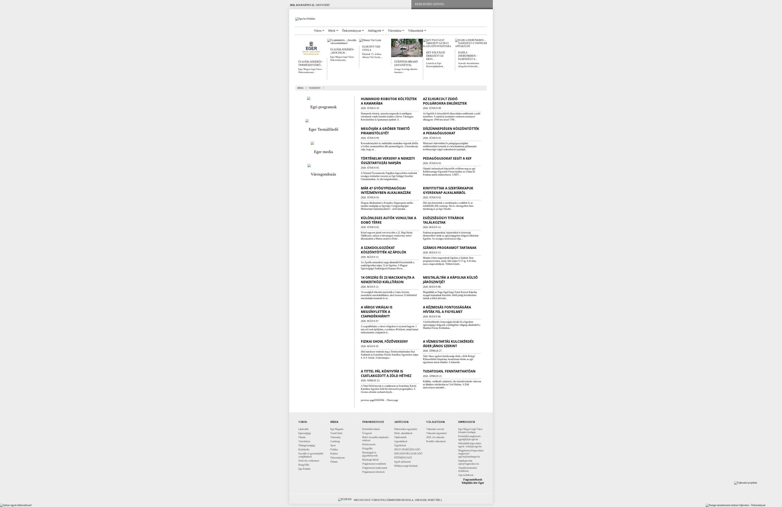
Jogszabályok (400, 441)
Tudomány (335, 437)
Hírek (300, 88)
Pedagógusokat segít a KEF (447, 158)
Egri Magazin (336, 429)
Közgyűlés (367, 448)
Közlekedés (304, 449)
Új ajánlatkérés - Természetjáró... (310, 63)
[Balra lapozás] (292, 48)
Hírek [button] (332, 30)
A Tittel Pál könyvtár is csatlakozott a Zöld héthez (386, 373)
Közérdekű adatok (371, 429)
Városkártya (304, 441)
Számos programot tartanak (450, 247)
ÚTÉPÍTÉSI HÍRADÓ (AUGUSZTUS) (406, 63)
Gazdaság (335, 441)
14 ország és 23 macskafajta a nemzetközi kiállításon (387, 279)
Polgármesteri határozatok (374, 467)
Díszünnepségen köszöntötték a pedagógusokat (451, 130)
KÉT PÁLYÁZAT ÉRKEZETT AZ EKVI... (435, 56)
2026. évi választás (435, 437)
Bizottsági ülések (370, 459)
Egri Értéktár (304, 468)
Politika (334, 449)
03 (380, 400)
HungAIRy (303, 464)
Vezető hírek (336, 433)
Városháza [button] (395, 30)
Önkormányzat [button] (352, 30)
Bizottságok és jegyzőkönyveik (370, 454)
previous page (367, 400)
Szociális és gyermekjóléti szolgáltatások (310, 455)
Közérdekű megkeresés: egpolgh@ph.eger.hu (469, 438)
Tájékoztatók (400, 437)
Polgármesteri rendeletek (374, 463)
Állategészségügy (306, 445)
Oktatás (302, 437)
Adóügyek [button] (375, 30)
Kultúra (334, 453)
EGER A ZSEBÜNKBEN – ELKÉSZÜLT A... (468, 56)
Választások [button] (416, 30)
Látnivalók (303, 429)
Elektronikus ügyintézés (405, 429)
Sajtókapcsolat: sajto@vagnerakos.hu (468, 462)
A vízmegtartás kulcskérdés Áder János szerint (448, 343)
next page (393, 400)
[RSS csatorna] (486, 4)
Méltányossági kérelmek (406, 465)
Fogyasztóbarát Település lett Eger (472, 481)
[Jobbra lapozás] (489, 48)
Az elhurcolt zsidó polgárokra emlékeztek (445, 101)
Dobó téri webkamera (308, 460)
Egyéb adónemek (402, 461)
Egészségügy (304, 433)
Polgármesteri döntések (373, 472)
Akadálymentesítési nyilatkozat (467, 469)
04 (383, 400)
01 (375, 400)
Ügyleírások (400, 445)
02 (378, 400)
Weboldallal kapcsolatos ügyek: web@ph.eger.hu (470, 445)
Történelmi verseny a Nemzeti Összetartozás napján (388, 160)
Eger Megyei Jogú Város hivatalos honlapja (470, 431)
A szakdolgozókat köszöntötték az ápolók (383, 249)
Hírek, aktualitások (403, 433)
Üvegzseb (367, 433)
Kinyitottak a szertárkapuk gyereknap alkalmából (448, 190)
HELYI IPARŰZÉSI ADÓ (407, 449)
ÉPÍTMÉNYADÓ (403, 457)
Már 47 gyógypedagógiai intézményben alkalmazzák (386, 190)
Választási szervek (435, 429)
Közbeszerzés (369, 444)
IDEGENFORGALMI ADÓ (408, 453)
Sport (333, 445)
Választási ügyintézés (436, 433)
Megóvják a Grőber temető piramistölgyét (385, 130)
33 (388, 400)
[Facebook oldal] (461, 4)
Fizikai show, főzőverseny (384, 341)
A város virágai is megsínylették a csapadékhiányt (376, 311)
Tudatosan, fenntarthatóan (449, 371)
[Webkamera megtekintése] (474, 4)
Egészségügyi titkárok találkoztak (443, 220)
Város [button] (318, 30)
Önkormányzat (337, 457)
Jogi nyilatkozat (465, 475)
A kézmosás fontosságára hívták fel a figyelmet (447, 309)
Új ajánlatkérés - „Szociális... (342, 51)
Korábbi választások (436, 441)
